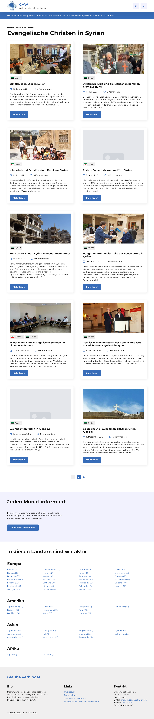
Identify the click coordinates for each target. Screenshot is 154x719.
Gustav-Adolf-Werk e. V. (75, 698)
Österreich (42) (86, 569)
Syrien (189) (120, 630)
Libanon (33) (85, 634)
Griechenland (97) (51, 569)
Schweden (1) (85, 586)
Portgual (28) (85, 576)
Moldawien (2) (49, 589)
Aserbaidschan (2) (15, 637)
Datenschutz (70, 695)
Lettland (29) (49, 583)
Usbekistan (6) (122, 634)
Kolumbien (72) (50, 610)
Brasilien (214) (13, 613)
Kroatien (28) (49, 579)
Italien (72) (48, 573)
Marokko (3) (48, 654)
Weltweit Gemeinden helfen (33, 8)
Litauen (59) (48, 586)
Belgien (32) (13, 573)
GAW (23, 5)
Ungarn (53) (120, 586)
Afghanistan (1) (14, 630)
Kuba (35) (47, 613)
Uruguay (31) (85, 613)
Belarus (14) (12, 569)
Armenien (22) (14, 634)
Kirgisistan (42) (86, 630)
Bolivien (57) (13, 610)
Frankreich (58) (14, 586)
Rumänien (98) (86, 579)
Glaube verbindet (23, 677)
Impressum (69, 692)
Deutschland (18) (15, 579)
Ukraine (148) (121, 583)
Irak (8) (46, 634)
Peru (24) (83, 610)
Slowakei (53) (121, 569)
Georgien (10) (13, 589)
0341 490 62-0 (128, 703)
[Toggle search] (144, 6)
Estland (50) (13, 583)
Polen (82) (83, 573)
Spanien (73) (121, 576)
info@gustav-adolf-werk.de (134, 700)
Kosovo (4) (48, 576)
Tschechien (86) (122, 579)
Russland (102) (86, 583)
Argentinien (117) (15, 607)
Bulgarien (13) (13, 576)
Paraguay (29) (85, 607)
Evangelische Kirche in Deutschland (81, 702)
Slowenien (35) (122, 573)
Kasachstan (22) (50, 637)
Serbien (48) (85, 589)
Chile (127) (48, 607)
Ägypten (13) (13, 654)
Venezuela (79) (122, 607)
